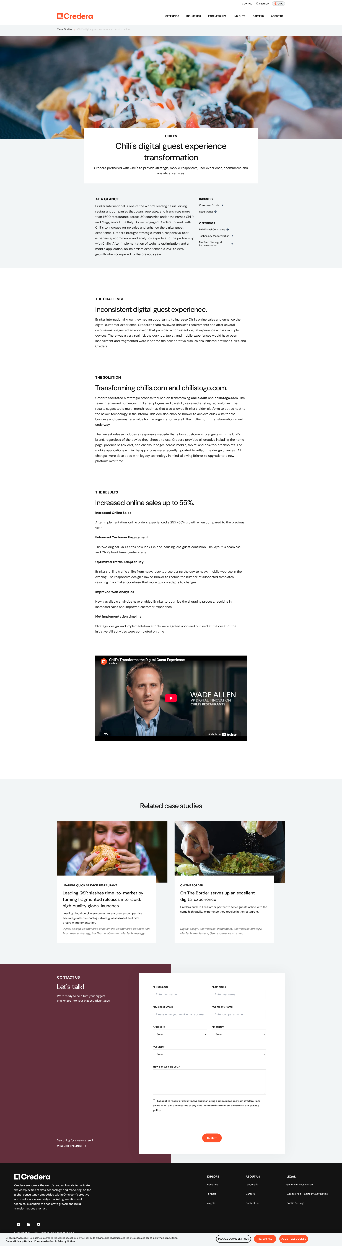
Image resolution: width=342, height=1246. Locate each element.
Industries (193, 16)
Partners (211, 1193)
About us (277, 16)
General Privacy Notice (299, 1184)
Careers (258, 16)
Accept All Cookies (293, 1238)
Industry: (218, 1026)
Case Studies (64, 29)
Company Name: (222, 1006)
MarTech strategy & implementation (210, 243)
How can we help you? (166, 1066)
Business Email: (163, 1006)
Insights (239, 16)
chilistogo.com (226, 398)
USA (280, 3)
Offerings (172, 16)
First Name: (160, 986)
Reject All (265, 1238)
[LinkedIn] (18, 1224)
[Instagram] (28, 1224)
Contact (248, 3)
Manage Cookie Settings (233, 1238)
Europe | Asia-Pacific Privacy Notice (307, 1193)
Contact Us (252, 1203)
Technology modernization (214, 235)
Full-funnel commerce (212, 229)
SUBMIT (212, 1138)
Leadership (252, 1184)
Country (158, 1046)
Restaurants (206, 211)
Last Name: (219, 986)
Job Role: (159, 1026)
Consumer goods (209, 205)
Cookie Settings (295, 1203)
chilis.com (199, 398)
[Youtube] (38, 1224)
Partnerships (217, 16)
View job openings (69, 1146)
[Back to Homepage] (75, 16)
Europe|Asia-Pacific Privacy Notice (54, 1241)
